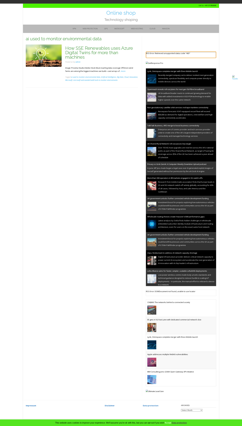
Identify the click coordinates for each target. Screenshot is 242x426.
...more (122, 71)
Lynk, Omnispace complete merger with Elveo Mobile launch (172, 71)
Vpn (74, 28)
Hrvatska (59, 1)
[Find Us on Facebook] (31, 5)
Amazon (166, 28)
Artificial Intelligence (108, 77)
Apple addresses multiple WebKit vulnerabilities (167, 356)
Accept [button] (168, 423)
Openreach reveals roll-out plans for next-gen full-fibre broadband (175, 89)
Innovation (133, 77)
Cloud (152, 28)
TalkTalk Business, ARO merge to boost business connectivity (173, 125)
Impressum (31, 408)
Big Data (120, 77)
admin (77, 62)
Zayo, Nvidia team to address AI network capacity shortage (172, 252)
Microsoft (119, 28)
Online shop (121, 13)
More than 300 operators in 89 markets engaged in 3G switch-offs (175, 178)
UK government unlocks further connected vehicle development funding (178, 198)
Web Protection (90, 28)
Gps (106, 28)
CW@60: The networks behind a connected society (168, 304)
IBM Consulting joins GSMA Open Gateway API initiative (170, 374)
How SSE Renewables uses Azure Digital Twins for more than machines (99, 52)
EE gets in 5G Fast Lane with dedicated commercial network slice (174, 322)
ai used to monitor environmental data (85, 77)
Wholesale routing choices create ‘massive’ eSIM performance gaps (176, 216)
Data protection (179, 423)
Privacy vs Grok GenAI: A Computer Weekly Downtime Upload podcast (176, 164)
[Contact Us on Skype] (29, 5)
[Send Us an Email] (26, 5)
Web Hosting (137, 28)
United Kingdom (63, 1)
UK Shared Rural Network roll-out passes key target (169, 143)
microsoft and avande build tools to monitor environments (95, 80)
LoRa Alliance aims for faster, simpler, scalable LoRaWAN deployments (177, 271)
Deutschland (55, 1)
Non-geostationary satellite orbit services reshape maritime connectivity (177, 107)
